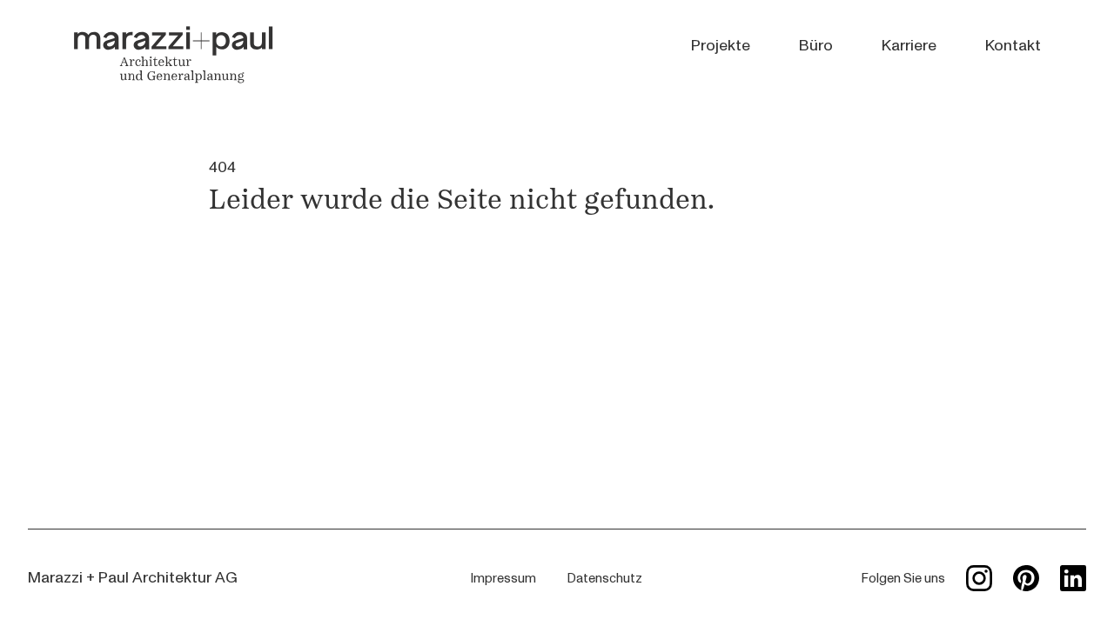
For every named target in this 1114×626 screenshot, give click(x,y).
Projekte (720, 46)
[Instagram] (979, 578)
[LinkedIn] (1073, 578)
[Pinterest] (1026, 578)
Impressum (503, 578)
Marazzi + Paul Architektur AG (133, 578)
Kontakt (1013, 46)
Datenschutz (604, 578)
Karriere (909, 46)
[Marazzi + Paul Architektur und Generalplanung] (173, 53)
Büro (816, 46)
